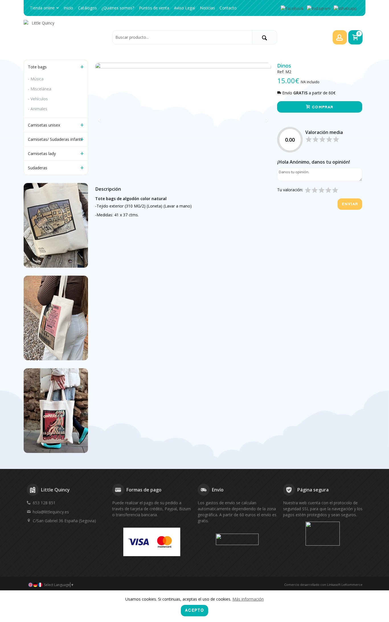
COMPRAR (321, 107)
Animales (38, 108)
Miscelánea (40, 89)
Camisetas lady (42, 153)
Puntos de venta (154, 8)
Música (37, 79)
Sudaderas (37, 167)
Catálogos (87, 8)
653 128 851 (44, 502)
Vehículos (39, 98)
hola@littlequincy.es (51, 512)
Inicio (68, 8)
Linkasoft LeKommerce (345, 584)
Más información (248, 599)
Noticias (207, 8)
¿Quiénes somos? (117, 8)
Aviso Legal (184, 8)
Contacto (228, 8)
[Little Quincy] (66, 37)
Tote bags (37, 67)
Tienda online (42, 8)
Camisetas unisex (44, 125)
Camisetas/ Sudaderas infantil (55, 139)
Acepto (194, 610)
